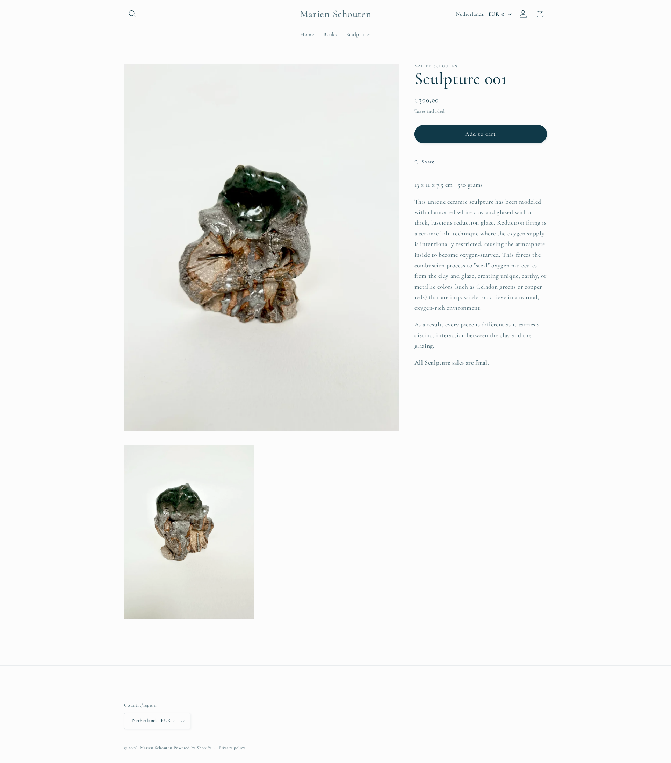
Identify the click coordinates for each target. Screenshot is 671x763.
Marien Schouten (156, 747)
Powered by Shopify (192, 747)
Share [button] (427, 161)
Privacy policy (232, 747)
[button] (132, 14)
